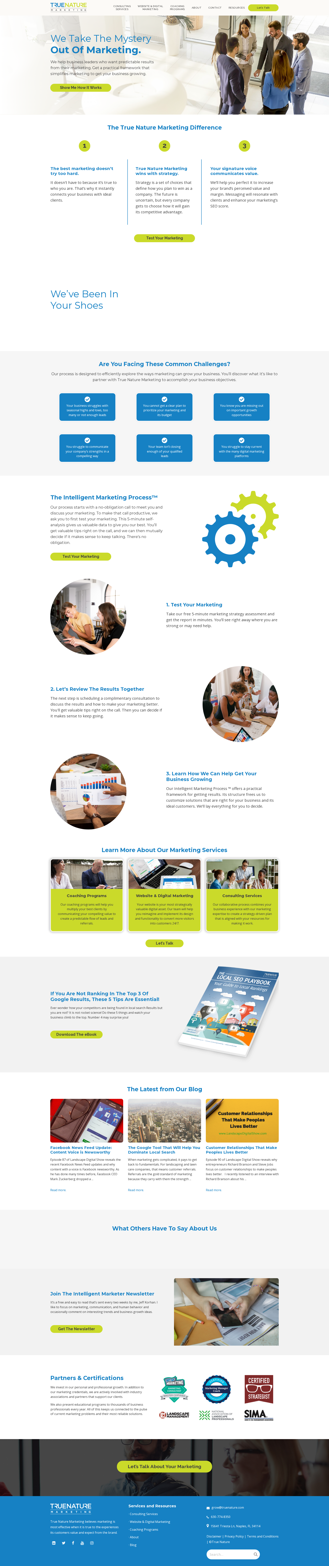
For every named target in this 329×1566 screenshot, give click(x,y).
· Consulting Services (143, 1514)
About (197, 7)
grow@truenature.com (228, 1507)
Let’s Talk (263, 7)
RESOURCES (237, 7)
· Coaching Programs (143, 1529)
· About (134, 1537)
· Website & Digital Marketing (149, 1522)
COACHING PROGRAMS (177, 8)
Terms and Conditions (263, 1536)
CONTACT (215, 7)
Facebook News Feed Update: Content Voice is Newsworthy (81, 1150)
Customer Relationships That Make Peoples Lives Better (241, 1150)
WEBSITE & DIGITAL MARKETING (150, 8)
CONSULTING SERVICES (122, 8)
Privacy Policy (234, 1536)
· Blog (133, 1545)
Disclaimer (214, 1536)
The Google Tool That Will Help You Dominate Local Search (164, 1150)
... (92, 1179)
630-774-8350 (220, 1517)
